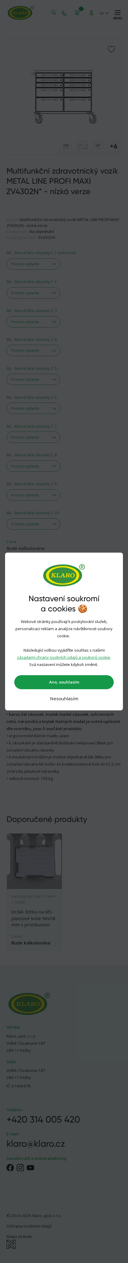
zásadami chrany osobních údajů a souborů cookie (63, 657)
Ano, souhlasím (64, 682)
